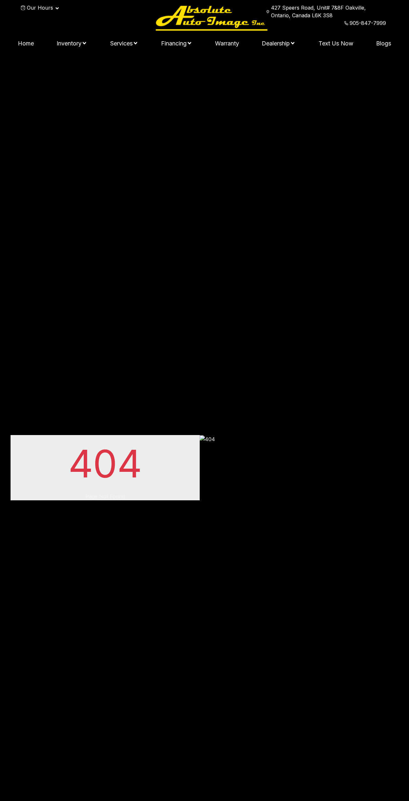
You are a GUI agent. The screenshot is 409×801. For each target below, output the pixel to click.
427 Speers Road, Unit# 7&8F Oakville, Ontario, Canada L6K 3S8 (318, 11)
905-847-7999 (368, 23)
